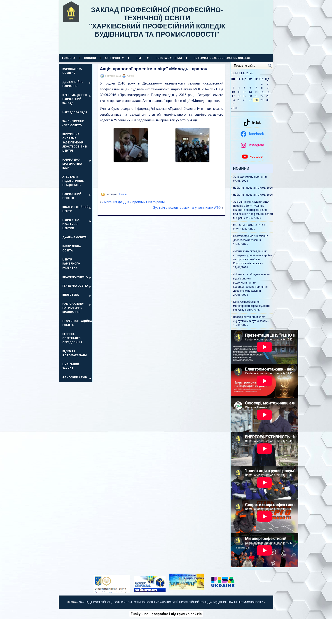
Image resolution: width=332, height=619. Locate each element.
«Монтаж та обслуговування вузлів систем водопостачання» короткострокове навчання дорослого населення (251, 282)
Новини (90, 58)
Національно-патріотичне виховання (73, 308)
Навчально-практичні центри (71, 224)
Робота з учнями (169, 58)
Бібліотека (70, 294)
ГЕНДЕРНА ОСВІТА (75, 285)
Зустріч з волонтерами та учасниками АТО (187, 208)
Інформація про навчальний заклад (74, 99)
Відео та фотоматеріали (74, 353)
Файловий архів (74, 377)
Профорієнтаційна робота (77, 323)
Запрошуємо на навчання (250, 176)
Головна (68, 58)
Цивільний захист (70, 366)
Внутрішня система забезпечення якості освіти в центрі (74, 142)
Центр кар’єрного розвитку (71, 263)
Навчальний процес (71, 196)
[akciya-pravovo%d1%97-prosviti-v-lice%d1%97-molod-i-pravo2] (192, 161)
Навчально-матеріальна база (72, 163)
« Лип (234, 108)
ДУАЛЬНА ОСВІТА (74, 237)
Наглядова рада (74, 112)
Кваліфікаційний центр (75, 209)
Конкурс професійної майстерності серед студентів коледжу (251, 306)
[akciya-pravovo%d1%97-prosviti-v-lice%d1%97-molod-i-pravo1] (130, 161)
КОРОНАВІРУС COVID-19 (72, 71)
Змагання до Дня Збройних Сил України (133, 202)
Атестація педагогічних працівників (73, 181)
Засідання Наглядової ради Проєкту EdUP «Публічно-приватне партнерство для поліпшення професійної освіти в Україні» (253, 210)
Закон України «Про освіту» (73, 123)
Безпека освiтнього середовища (72, 338)
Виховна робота (75, 276)
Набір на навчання (245, 187)
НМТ (139, 58)
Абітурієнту (114, 58)
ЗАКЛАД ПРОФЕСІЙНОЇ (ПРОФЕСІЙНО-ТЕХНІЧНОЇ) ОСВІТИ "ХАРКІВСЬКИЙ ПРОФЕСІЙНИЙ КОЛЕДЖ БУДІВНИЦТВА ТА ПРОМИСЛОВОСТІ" (158, 28)
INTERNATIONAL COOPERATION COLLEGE (222, 58)
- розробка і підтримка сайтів (166, 614)
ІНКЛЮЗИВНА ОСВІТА (71, 248)
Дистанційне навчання (72, 84)
